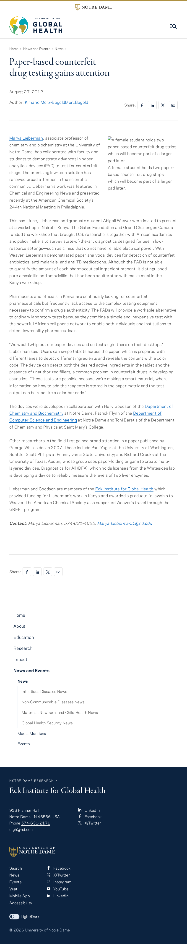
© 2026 (16, 929)
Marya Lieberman (26, 138)
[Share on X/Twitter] (162, 105)
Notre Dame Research (31, 780)
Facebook (92, 816)
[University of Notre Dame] (93, 851)
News (59, 48)
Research (22, 648)
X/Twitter (92, 822)
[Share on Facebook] (142, 105)
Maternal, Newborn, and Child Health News (60, 712)
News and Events (36, 48)
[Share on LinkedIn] (152, 105)
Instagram (61, 881)
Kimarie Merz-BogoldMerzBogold (56, 102)
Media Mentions (32, 733)
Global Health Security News (47, 722)
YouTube (60, 888)
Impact (20, 659)
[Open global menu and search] (174, 26)
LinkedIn (91, 810)
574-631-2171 (35, 822)
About (19, 626)
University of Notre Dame (47, 929)
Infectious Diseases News (44, 691)
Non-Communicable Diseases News (53, 701)
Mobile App (19, 895)
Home (13, 48)
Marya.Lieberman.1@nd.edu (124, 523)
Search (15, 868)
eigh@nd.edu (21, 829)
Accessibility (20, 902)
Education (23, 637)
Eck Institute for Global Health (124, 489)
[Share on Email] (173, 105)
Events (24, 743)
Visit (13, 888)
